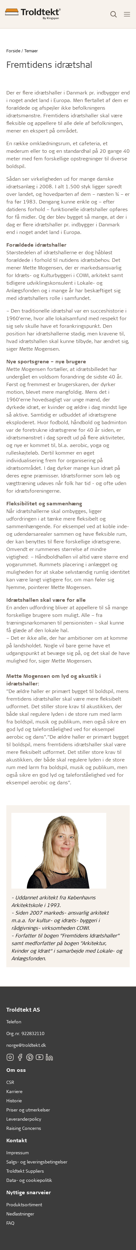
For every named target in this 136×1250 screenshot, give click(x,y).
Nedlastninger (20, 1214)
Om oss (16, 1069)
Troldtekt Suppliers (25, 1171)
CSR (10, 1082)
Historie (14, 1101)
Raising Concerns (23, 1128)
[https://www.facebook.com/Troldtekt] (20, 1057)
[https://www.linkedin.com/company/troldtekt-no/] (49, 1057)
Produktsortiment (24, 1204)
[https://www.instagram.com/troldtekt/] (10, 1057)
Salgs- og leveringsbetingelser (36, 1162)
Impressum (17, 1153)
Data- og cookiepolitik (29, 1180)
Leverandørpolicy (23, 1119)
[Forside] (33, 14)
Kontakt (16, 1140)
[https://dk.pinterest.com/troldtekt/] (30, 1057)
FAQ (10, 1223)
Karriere (14, 1091)
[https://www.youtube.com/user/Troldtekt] (39, 1057)
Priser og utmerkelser (28, 1110)
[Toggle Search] (113, 14)
